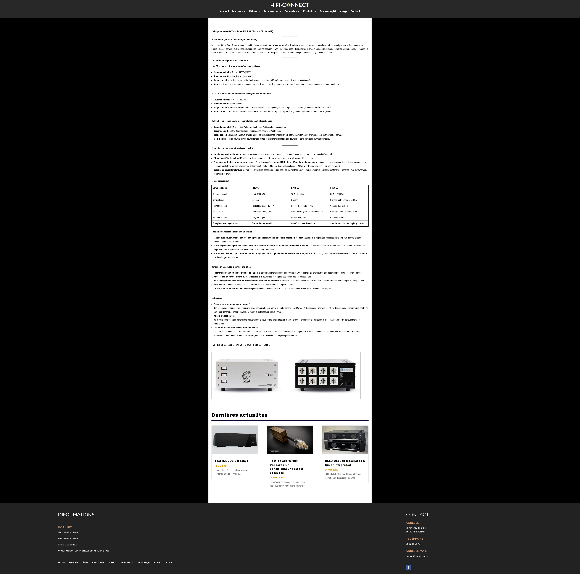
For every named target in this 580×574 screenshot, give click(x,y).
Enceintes (291, 11)
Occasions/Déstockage (333, 11)
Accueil (224, 11)
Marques (237, 11)
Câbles (253, 11)
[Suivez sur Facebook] (408, 567)
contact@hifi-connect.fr (417, 556)
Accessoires (271, 11)
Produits (308, 11)
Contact (355, 11)
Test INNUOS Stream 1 (231, 460)
